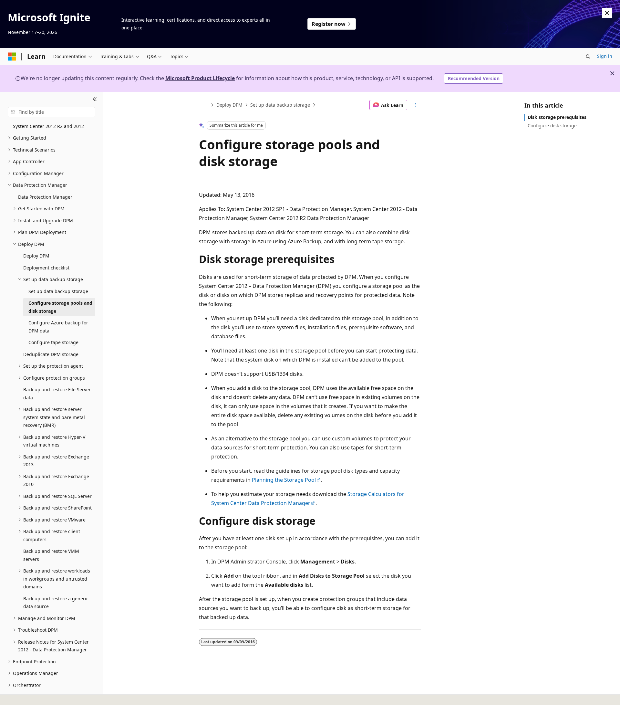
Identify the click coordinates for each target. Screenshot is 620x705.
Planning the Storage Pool (284, 479)
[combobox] (51, 112)
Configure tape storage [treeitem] (53, 342)
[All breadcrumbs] (204, 105)
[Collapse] (94, 99)
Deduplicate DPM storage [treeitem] (50, 354)
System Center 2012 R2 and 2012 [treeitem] (48, 126)
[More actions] (415, 105)
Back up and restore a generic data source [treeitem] (55, 602)
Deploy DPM (229, 105)
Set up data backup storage (280, 105)
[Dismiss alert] (607, 13)
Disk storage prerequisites (557, 117)
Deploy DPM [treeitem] (36, 256)
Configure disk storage (552, 125)
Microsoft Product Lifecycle (200, 78)
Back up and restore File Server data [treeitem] (57, 393)
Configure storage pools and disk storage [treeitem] (60, 307)
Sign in (604, 56)
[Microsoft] (12, 56)
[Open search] (588, 56)
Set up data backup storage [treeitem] (58, 291)
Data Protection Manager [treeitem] (45, 197)
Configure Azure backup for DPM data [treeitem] (58, 327)
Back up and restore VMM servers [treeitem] (51, 555)
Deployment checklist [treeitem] (46, 268)
